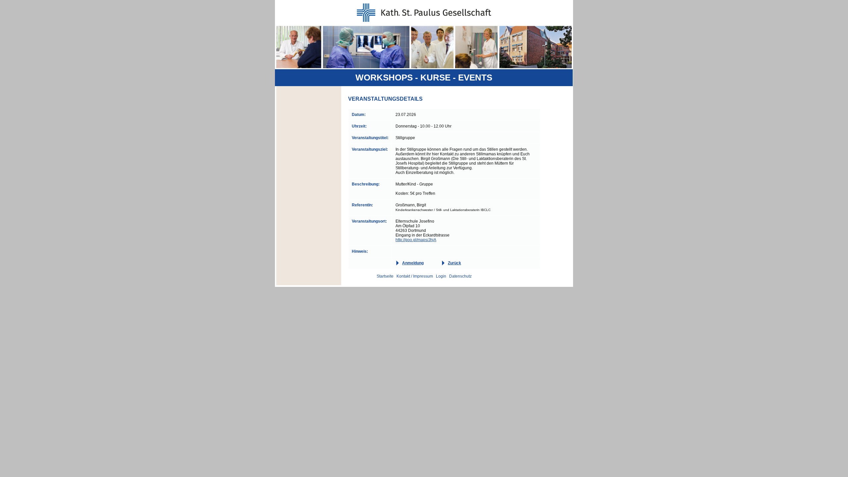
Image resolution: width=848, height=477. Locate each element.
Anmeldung (413, 263)
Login (441, 276)
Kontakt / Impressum (415, 276)
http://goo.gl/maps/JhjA (416, 240)
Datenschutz (460, 276)
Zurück (454, 263)
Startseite (385, 276)
